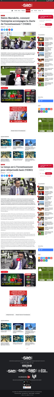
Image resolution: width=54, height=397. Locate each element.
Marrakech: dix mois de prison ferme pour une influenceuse (49, 60)
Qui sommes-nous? (25, 393)
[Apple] (29, 363)
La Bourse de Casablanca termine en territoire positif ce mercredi (18, 147)
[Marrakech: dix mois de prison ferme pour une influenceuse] (41, 60)
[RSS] (21, 363)
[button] (12, 96)
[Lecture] (12, 96)
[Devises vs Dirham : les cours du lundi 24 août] (6, 142)
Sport (32, 10)
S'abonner (49, 24)
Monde (35, 10)
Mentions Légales (31, 393)
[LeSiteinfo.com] (27, 5)
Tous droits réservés (38, 391)
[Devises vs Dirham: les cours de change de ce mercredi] (18, 154)
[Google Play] (31, 363)
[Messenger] (12, 30)
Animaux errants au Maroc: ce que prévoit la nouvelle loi (49, 64)
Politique (23, 10)
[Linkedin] (7, 30)
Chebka (15, 10)
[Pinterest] (9, 30)
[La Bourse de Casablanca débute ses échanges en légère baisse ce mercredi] (6, 154)
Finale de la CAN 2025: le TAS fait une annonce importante (49, 39)
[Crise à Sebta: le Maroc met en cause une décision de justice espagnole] (41, 49)
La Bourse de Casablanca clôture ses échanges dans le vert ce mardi (30, 160)
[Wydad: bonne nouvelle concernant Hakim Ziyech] (41, 84)
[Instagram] (30, 363)
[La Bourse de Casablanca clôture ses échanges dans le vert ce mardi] (30, 154)
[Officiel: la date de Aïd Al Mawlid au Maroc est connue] (41, 70)
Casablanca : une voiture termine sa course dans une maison (49, 79)
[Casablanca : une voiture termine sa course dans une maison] (41, 80)
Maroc (19, 10)
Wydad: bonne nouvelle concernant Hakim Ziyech (49, 84)
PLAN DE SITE (37, 393)
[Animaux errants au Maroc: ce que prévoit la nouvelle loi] (41, 65)
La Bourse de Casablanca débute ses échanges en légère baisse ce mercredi (5, 160)
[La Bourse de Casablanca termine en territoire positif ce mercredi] (18, 142)
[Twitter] (4, 30)
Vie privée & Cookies (17, 393)
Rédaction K (3, 26)
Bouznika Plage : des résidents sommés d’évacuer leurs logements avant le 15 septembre (48, 55)
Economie (28, 10)
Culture (39, 10)
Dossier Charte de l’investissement (18, 130)
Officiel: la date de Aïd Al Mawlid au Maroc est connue (49, 69)
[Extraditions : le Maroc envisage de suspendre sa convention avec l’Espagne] (41, 44)
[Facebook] (2, 30)
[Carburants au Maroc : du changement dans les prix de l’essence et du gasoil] (41, 75)
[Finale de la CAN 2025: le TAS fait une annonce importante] (41, 39)
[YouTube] (27, 363)
